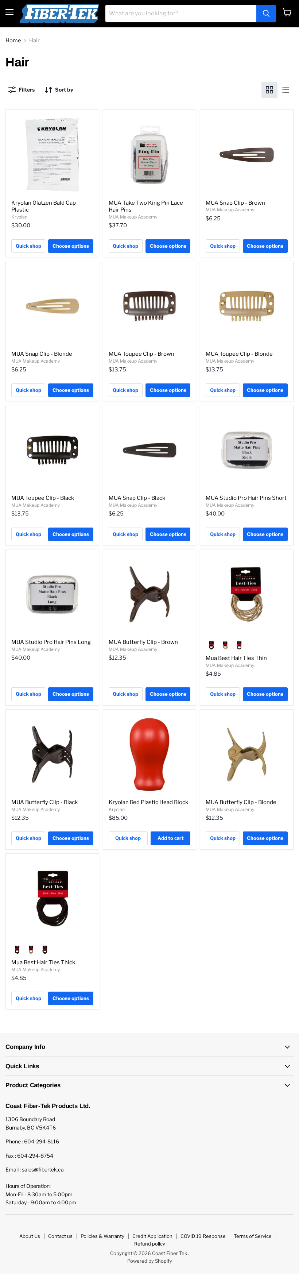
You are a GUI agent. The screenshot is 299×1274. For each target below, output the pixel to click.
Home (13, 41)
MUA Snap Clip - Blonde (41, 354)
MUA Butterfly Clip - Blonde (241, 802)
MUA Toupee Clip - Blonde (239, 354)
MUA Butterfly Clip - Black (44, 802)
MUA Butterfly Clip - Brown (143, 642)
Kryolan (19, 217)
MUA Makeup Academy (133, 217)
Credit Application (152, 1236)
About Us (29, 1236)
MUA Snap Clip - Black (137, 498)
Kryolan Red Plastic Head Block (148, 802)
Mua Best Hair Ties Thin (236, 658)
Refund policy (149, 1244)
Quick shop (28, 246)
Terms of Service (253, 1236)
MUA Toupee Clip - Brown (141, 354)
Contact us (60, 1236)
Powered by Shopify (149, 1261)
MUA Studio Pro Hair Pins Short (246, 498)
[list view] (285, 90)
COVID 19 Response (203, 1236)
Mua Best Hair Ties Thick (43, 962)
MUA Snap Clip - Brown (235, 203)
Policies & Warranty (102, 1236)
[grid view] (269, 90)
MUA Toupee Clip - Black (42, 498)
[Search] (266, 13)
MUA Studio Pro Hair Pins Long (51, 642)
